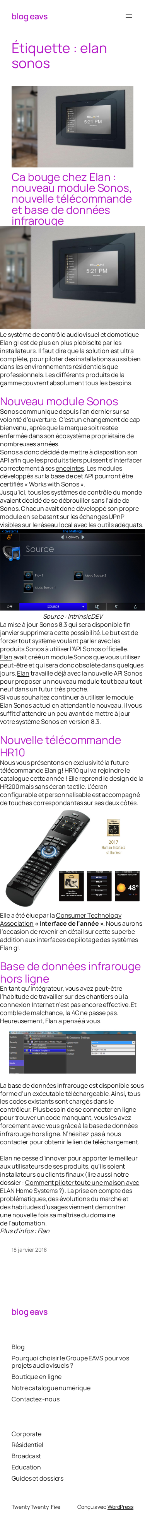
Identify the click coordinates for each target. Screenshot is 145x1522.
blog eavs (30, 16)
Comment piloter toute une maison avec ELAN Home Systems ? (69, 1186)
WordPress (120, 1506)
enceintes (70, 468)
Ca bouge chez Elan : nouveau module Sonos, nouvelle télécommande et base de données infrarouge (72, 198)
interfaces (51, 939)
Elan (6, 342)
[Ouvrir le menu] (128, 16)
